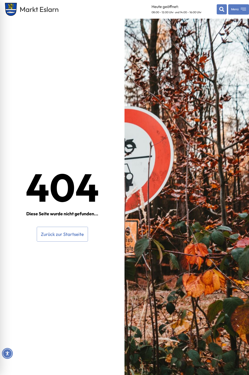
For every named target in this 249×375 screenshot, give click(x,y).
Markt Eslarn (39, 9)
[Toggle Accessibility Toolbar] (7, 353)
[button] (221, 9)
